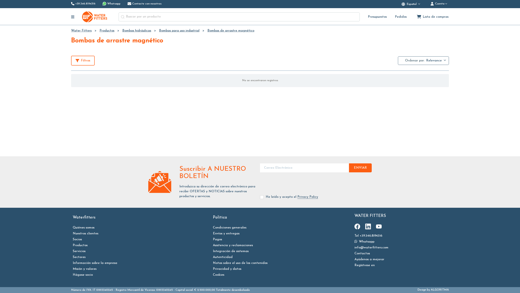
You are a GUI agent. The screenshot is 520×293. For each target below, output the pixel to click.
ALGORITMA (440, 289)
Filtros (85, 60)
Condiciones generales (229, 227)
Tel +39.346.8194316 (368, 235)
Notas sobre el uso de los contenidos (240, 263)
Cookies (218, 275)
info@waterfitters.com (371, 247)
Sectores (79, 257)
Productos (80, 245)
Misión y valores (84, 269)
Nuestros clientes (85, 233)
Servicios (79, 251)
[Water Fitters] (95, 16)
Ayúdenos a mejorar (369, 259)
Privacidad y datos (227, 269)
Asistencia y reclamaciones (233, 245)
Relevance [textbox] (434, 60)
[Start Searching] (123, 16)
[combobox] (239, 16)
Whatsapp (366, 241)
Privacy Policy (307, 197)
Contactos (362, 253)
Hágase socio (83, 275)
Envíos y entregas (226, 233)
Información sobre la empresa (95, 263)
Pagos (217, 239)
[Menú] (73, 16)
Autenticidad (223, 257)
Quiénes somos (83, 227)
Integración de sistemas (231, 251)
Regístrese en (364, 265)
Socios (77, 239)
